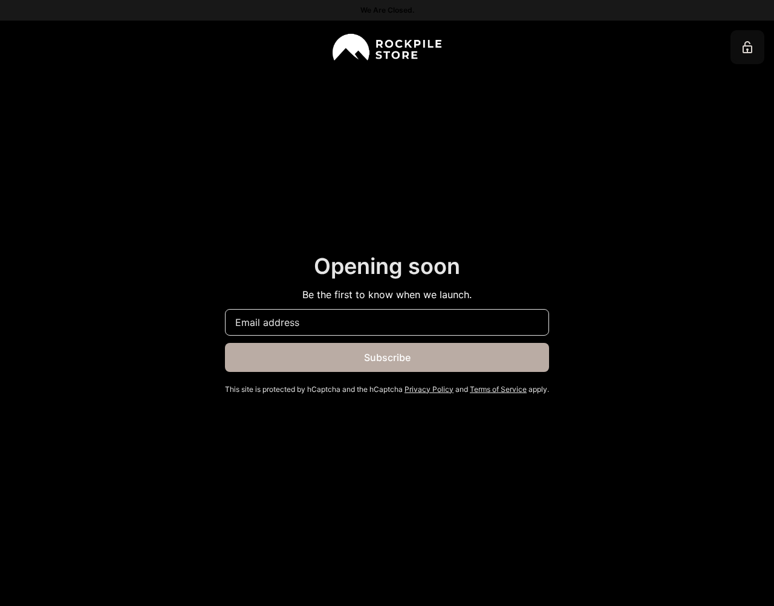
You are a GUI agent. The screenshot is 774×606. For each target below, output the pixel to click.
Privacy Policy (429, 389)
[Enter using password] (747, 47)
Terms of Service (498, 389)
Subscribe (387, 357)
